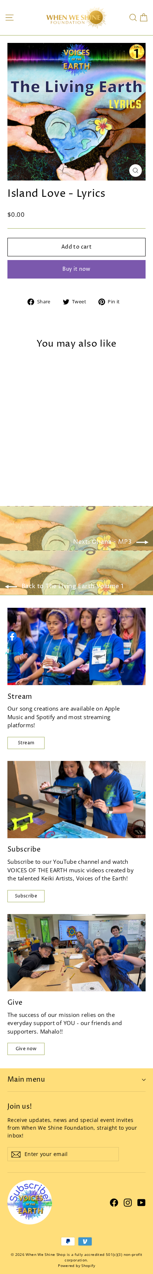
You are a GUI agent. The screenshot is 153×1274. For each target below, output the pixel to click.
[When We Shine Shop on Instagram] (128, 1202)
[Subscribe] (76, 799)
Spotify (45, 717)
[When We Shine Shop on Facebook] (114, 1202)
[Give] (76, 952)
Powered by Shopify (76, 1265)
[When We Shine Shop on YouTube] (141, 1202)
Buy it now (76, 269)
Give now (26, 1049)
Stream (26, 743)
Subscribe (26, 896)
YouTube (64, 861)
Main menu (26, 1079)
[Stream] (76, 646)
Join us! (19, 1106)
